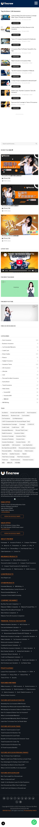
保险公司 (9, 462)
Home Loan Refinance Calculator (10, 660)
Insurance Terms (20, 364)
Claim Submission (6, 551)
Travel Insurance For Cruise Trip (10, 741)
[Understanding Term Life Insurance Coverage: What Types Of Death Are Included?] (5, 18)
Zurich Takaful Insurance (24, 692)
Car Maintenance (17, 418)
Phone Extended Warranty (8, 592)
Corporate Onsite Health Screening (11, 595)
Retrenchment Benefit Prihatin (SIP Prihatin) (16, 633)
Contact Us (17, 551)
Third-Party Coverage (8, 456)
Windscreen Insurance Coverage (10, 636)
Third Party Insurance (23, 456)
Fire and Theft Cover (21, 430)
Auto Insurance (20, 340)
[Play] (3, 270)
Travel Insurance (20, 385)
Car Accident (25, 415)
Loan (20, 375)
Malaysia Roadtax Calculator (9, 624)
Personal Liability (7, 451)
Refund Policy (24, 674)
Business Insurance (20, 343)
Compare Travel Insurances (28, 563)
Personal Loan (18, 451)
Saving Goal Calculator (23, 651)
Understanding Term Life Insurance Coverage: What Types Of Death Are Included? (24, 16)
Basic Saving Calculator (7, 651)
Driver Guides (20, 354)
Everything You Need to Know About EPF (12, 765)
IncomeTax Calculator (29, 636)
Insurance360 (21, 395)
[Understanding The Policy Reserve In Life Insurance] (5, 29)
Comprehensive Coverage (9, 424)
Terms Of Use (5, 677)
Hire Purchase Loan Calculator (9, 663)
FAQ (30, 545)
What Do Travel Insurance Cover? (10, 729)
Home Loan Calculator (28, 660)
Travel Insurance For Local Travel (10, 735)
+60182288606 (5, 512)
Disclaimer (4, 674)
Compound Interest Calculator (9, 645)
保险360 (21, 399)
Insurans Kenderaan (8, 442)
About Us (6, 545)
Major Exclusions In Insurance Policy (21, 60)
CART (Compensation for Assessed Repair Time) (16, 421)
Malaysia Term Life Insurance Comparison (12, 616)
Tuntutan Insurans (28, 459)
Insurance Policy (20, 436)
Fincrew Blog (14, 548)
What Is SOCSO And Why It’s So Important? (13, 768)
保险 (3, 462)
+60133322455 (5, 529)
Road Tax (4, 454)
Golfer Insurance (31, 569)
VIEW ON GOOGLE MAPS (12, 516)
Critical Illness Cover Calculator (10, 630)
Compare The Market (30, 542)
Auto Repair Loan (6, 577)
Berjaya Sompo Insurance (8, 695)
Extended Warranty (7, 430)
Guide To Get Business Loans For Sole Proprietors (15, 782)
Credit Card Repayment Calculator (10, 657)
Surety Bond (20, 381)
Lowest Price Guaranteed (8, 671)
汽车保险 (17, 462)
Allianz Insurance (6, 686)
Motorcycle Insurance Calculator (10, 642)
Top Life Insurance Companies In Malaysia (22, 70)
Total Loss (5, 459)
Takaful (24, 454)
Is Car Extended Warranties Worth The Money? (14, 718)
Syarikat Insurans (15, 454)
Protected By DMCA (30, 810)
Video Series (20, 388)
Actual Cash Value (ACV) (17, 412)
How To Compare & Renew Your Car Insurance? (14, 712)
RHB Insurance (18, 686)
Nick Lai (15, 104)
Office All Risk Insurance (20, 560)
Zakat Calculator (28, 648)
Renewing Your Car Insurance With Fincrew (13, 703)
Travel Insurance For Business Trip (10, 732)
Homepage (4, 542)
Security (14, 677)
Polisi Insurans (29, 451)
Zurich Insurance (19, 689)
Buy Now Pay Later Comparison (10, 604)
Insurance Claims (19, 433)
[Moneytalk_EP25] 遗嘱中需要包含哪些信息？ (12, 175)
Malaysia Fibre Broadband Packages (11, 610)
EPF (23, 427)
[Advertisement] (19, 127)
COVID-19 (31, 424)
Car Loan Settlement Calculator (10, 627)
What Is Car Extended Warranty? (10, 715)
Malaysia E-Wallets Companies (9, 607)
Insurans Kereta (20, 442)
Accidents (5, 412)
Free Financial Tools (26, 548)
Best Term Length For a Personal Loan (11, 776)
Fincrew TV (4, 548)
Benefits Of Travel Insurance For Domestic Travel (15, 738)
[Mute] (33, 270)
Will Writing (20, 402)
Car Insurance (6, 418)
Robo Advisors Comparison (8, 612)
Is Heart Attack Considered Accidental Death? (24, 80)
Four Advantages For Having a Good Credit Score (15, 762)
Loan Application (27, 445)
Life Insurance (20, 368)
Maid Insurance (18, 569)
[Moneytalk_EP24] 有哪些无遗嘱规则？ (10, 205)
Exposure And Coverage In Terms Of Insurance (24, 102)
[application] (19, 262)
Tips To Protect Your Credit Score (10, 756)
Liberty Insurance (9, 692)
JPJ (29, 442)
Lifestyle (20, 371)
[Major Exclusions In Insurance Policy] (5, 63)
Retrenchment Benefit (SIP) (30, 630)
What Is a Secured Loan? (8, 779)
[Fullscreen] (36, 270)
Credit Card (20, 350)
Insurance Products (15, 542)
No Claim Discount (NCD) (9, 448)
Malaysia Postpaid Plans (28, 607)
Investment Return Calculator (9, 654)
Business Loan (15, 415)
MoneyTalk (7, 178)
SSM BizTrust (7, 810)
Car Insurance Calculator (20, 639)
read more (16, 23)
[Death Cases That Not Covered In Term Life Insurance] (5, 93)
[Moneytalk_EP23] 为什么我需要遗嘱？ (10, 235)
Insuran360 (21, 392)
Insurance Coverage (8, 436)
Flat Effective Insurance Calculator (10, 648)
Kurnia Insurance (30, 686)
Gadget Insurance (20, 361)
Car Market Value (26, 663)
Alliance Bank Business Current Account (12, 589)
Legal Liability (6, 445)
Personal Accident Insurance (20, 378)
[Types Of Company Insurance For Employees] (5, 41)
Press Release (23, 671)
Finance (20, 357)
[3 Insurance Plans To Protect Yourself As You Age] (5, 51)
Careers (24, 545)
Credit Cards (5, 427)
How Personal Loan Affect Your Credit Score (13, 785)
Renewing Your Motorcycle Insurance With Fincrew (15, 706)
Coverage (22, 424)
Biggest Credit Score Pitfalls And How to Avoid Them (16, 759)
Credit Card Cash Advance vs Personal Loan (13, 788)
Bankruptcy (5, 415)
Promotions (15, 545)
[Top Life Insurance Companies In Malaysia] (5, 73)
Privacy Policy (13, 674)
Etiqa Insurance (31, 689)
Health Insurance (7, 433)
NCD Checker (24, 624)
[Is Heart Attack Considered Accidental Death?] (5, 83)
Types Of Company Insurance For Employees (23, 39)
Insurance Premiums (8, 439)
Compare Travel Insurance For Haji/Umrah (15, 566)
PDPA (31, 671)
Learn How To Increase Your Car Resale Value (14, 721)
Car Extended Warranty (20, 347)
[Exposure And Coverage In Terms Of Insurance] (5, 104)
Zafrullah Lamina (17, 19)
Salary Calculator (5, 639)
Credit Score (15, 427)
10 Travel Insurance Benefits (9, 747)
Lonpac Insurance (6, 689)
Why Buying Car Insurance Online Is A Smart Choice (15, 709)
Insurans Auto (20, 439)
